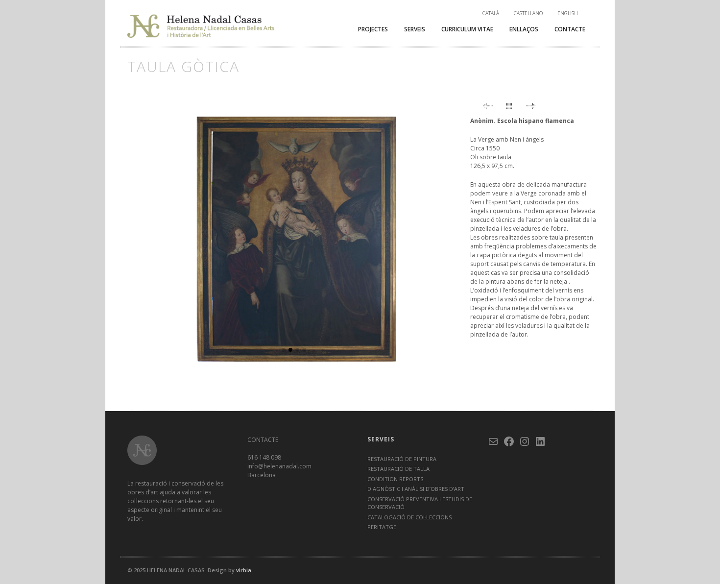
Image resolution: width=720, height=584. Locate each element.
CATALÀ (490, 13)
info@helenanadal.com (279, 466)
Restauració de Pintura (401, 458)
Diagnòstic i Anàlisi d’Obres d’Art (415, 488)
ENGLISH (567, 13)
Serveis (414, 29)
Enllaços (523, 29)
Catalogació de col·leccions (409, 517)
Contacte (569, 29)
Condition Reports (395, 479)
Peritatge (381, 527)
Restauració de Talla (398, 468)
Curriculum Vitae (467, 29)
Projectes (373, 29)
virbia (243, 570)
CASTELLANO (528, 13)
